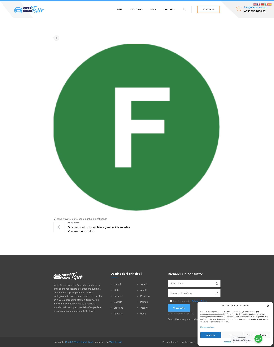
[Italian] (266, 4)
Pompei (144, 301)
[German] (262, 4)
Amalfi (143, 290)
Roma (143, 313)
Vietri (116, 290)
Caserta (118, 301)
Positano (145, 296)
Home (119, 9)
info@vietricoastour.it (256, 7)
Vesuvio (144, 307)
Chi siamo (136, 9)
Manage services (207, 327)
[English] (255, 4)
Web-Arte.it (115, 342)
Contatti (169, 9)
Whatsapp (208, 9)
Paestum (118, 313)
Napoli (117, 284)
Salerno (144, 284)
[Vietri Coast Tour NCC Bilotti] (29, 9)
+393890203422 (255, 11)
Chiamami (179, 308)
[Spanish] (270, 4)
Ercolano (118, 307)
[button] (268, 305)
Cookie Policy (228, 341)
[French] (259, 4)
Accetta (210, 335)
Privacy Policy (199, 301)
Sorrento (118, 296)
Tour (153, 9)
